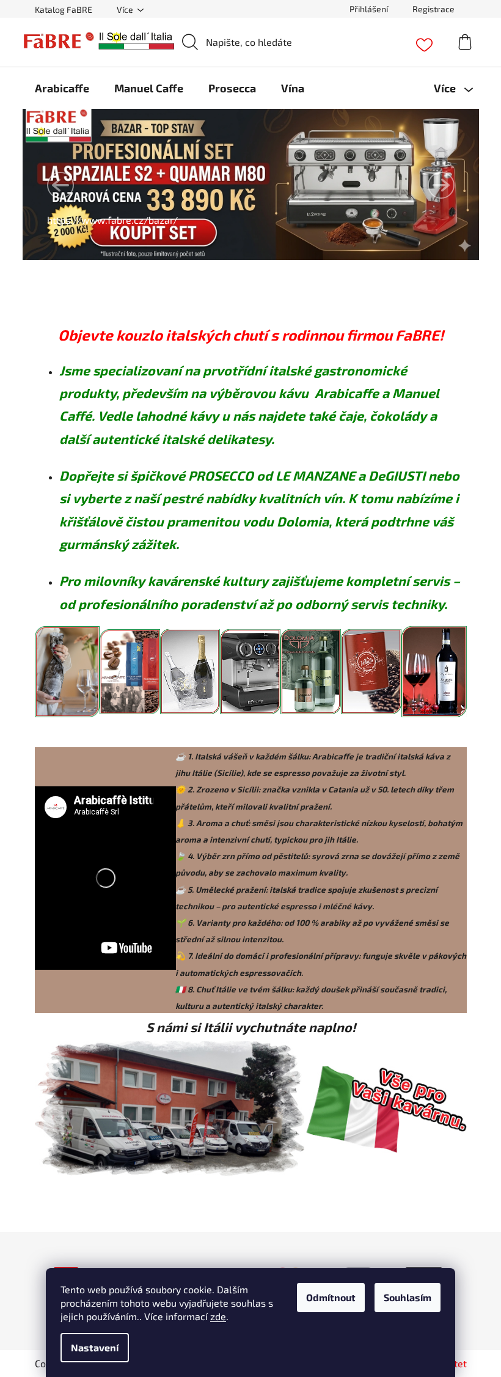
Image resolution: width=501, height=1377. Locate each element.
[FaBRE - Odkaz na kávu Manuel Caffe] (371, 670)
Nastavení (95, 1347)
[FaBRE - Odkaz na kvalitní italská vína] (433, 670)
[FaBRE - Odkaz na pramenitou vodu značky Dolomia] (310, 670)
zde (218, 1316)
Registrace (433, 9)
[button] (60, 185)
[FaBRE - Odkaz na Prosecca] (67, 670)
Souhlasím (407, 1297)
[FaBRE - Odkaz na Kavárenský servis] (250, 670)
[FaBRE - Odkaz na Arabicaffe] (130, 670)
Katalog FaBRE (63, 9)
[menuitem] (62, 88)
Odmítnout (331, 1297)
